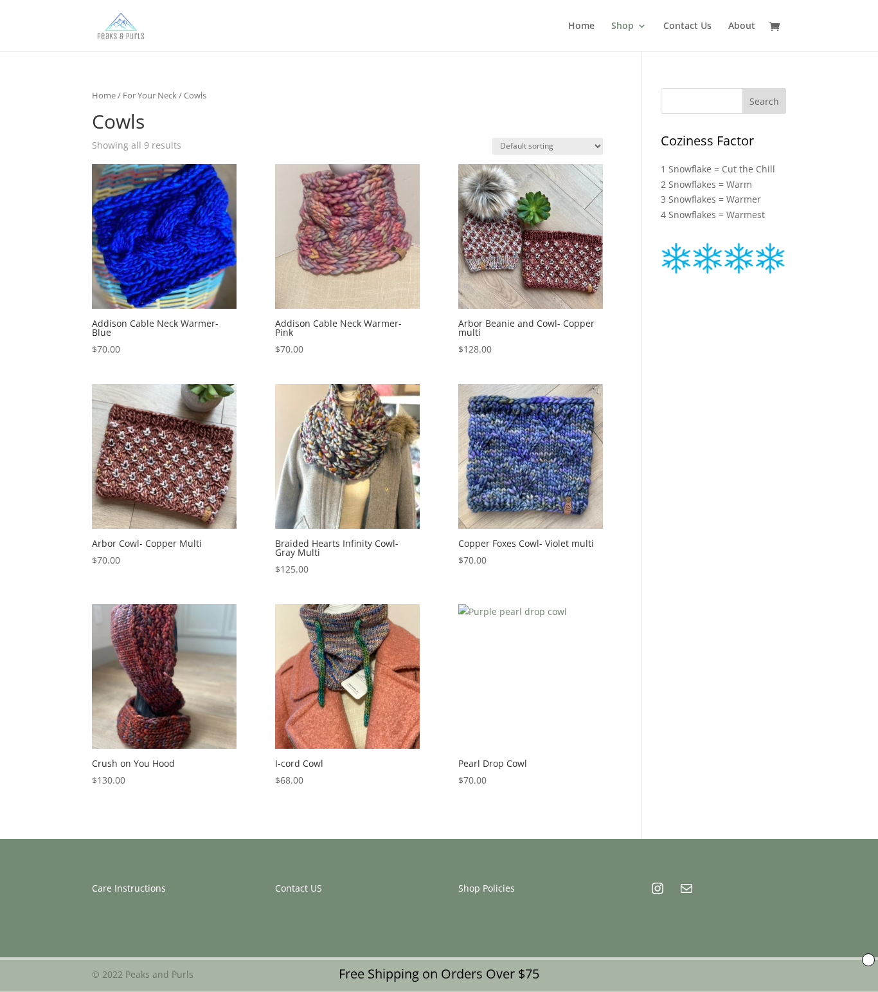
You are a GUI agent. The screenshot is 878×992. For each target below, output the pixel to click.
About (741, 26)
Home (581, 26)
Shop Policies (486, 888)
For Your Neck (150, 95)
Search (764, 101)
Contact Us (687, 26)
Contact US (298, 888)
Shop (622, 26)
